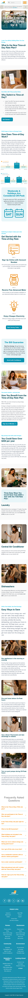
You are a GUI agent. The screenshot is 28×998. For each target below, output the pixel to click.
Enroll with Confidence (14, 360)
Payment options (7, 929)
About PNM (20, 913)
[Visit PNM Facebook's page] (5, 900)
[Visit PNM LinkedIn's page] (23, 900)
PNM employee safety (7, 967)
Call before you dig (7, 969)
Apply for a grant (7, 951)
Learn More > (15, 7)
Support (20, 916)
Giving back (7, 947)
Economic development (7, 953)
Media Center (8, 914)
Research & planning (20, 965)
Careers (8, 916)
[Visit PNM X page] (14, 900)
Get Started (6, 119)
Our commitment (20, 947)
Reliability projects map (7, 963)
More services (7, 938)
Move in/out (7, 936)
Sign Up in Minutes (8, 424)
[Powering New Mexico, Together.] (3, 2)
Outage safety (7, 965)
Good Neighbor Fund (7, 949)
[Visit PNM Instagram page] (9, 900)
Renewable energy (20, 953)
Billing (7, 931)
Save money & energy (7, 932)
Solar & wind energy (7, 934)
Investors (20, 914)
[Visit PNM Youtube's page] (19, 900)
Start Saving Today (13, 327)
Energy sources (20, 951)
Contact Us (8, 913)
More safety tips (7, 971)
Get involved (20, 949)
